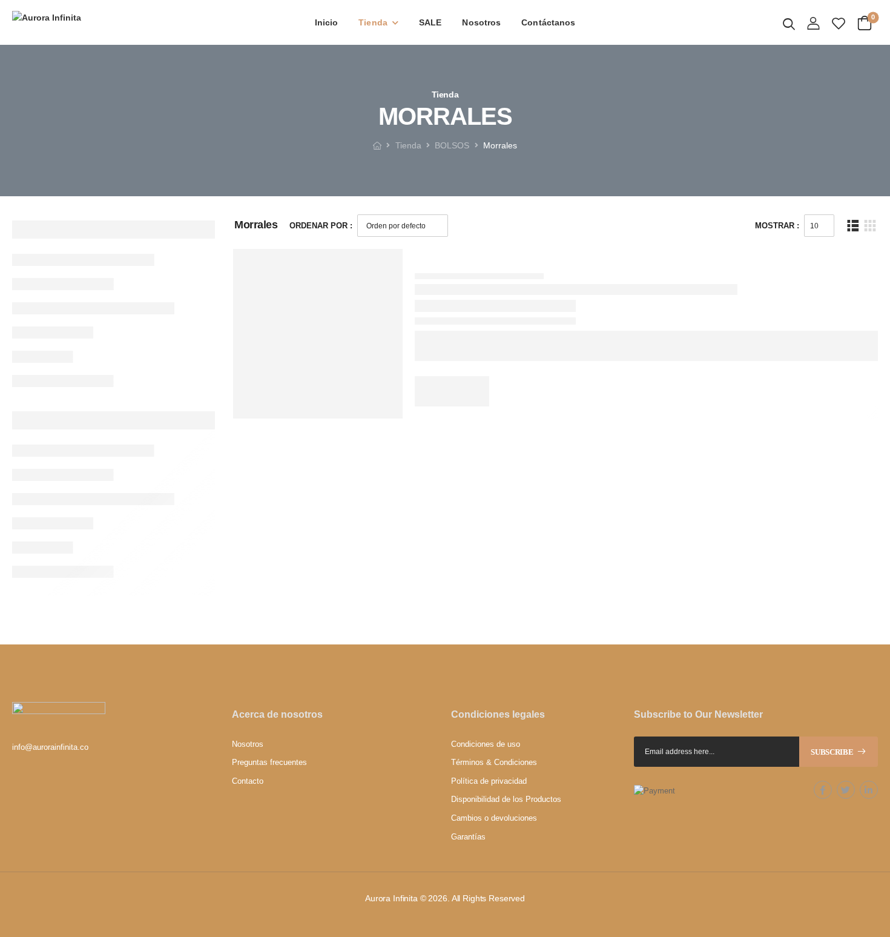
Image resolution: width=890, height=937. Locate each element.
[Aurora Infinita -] (103, 22)
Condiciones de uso (485, 744)
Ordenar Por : (320, 225)
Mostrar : (777, 225)
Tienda (372, 22)
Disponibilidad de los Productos (506, 799)
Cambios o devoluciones (494, 818)
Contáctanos (548, 22)
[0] (864, 22)
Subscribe (832, 752)
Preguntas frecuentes (269, 762)
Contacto (247, 781)
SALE (430, 22)
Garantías (468, 836)
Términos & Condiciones (494, 762)
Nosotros (481, 22)
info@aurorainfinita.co (50, 747)
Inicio (326, 22)
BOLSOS (452, 145)
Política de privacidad (489, 781)
